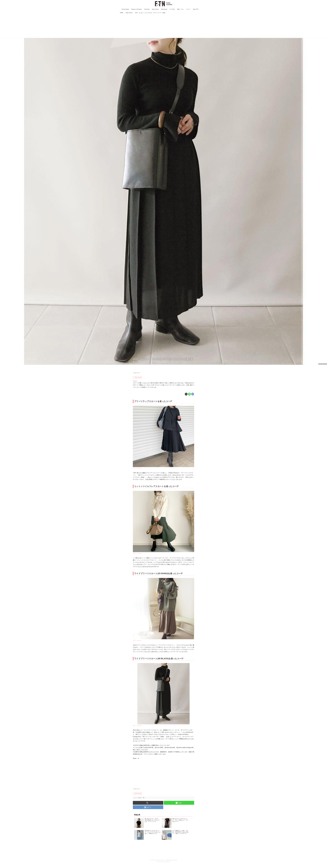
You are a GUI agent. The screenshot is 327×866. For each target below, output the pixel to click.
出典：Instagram (322, 363)
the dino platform (165, 861)
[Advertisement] (163, 26)
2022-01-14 (136, 372)
